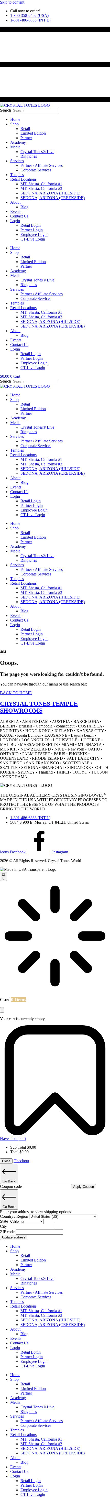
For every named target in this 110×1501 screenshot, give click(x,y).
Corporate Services (35, 170)
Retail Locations (23, 179)
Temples (17, 174)
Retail (25, 128)
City (4, 1226)
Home (15, 119)
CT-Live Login (32, 239)
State (4, 1221)
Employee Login (34, 234)
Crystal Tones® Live (37, 151)
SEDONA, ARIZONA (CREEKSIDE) (52, 197)
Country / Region (14, 1216)
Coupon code (11, 1186)
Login (15, 221)
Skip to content (12, 2)
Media (15, 147)
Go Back (9, 1181)
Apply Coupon (83, 1187)
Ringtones (28, 156)
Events (15, 211)
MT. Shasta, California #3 (41, 188)
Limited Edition (33, 133)
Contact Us (19, 216)
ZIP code (8, 1232)
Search (5, 110)
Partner (26, 138)
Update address (13, 1237)
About (15, 202)
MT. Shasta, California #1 (41, 184)
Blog (24, 207)
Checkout (21, 1161)
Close (6, 1161)
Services (17, 161)
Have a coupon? (13, 1138)
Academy (18, 142)
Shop (14, 124)
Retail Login (30, 225)
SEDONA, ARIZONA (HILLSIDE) (50, 193)
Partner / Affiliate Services (41, 165)
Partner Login (31, 230)
